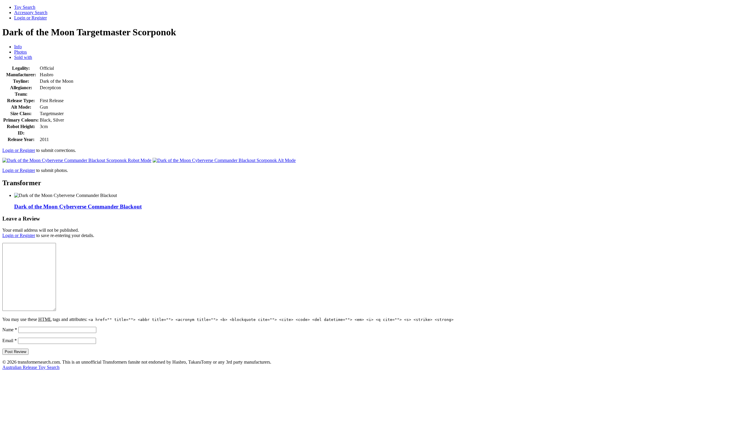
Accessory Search (30, 12)
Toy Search (24, 7)
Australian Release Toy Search (30, 367)
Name (9, 329)
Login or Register (30, 17)
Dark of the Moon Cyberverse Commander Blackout (78, 206)
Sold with (23, 57)
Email (9, 340)
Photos (20, 51)
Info (18, 46)
